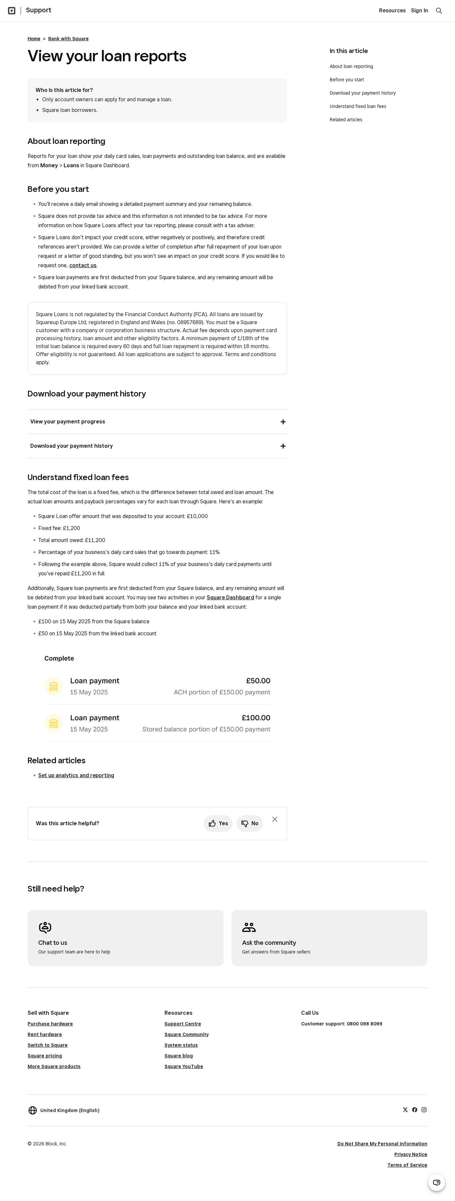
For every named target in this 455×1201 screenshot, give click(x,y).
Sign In (419, 10)
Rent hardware (45, 1034)
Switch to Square (48, 1045)
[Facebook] (414, 1109)
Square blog (179, 1055)
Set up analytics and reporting (76, 775)
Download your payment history (363, 93)
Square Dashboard (230, 597)
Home (34, 38)
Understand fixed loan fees (358, 106)
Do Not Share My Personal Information (382, 1143)
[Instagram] (424, 1109)
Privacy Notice (410, 1154)
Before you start (347, 79)
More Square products (54, 1066)
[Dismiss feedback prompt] (275, 819)
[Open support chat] (436, 1182)
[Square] (11, 10)
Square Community (187, 1034)
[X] (405, 1109)
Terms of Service (407, 1165)
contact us (83, 265)
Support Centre (183, 1023)
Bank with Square (68, 38)
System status (181, 1045)
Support (38, 10)
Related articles (346, 119)
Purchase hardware (50, 1023)
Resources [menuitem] (392, 10)
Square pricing (45, 1055)
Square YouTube (184, 1066)
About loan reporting (352, 66)
